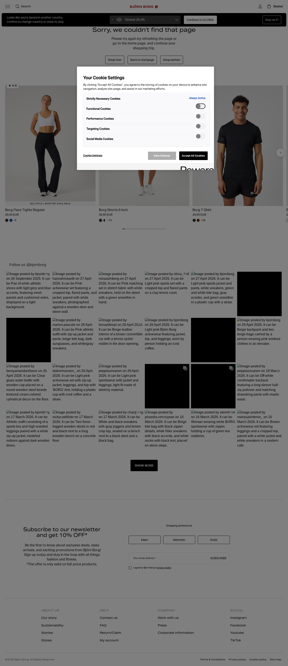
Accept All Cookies (193, 155)
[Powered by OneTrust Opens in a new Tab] (196, 167)
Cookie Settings (92, 155)
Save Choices (162, 155)
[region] (145, 118)
